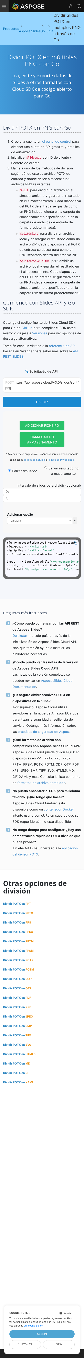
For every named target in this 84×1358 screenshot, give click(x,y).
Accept (42, 1334)
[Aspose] (28, 6)
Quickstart (20, 636)
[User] (71, 6)
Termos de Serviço (34, 459)
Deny (58, 1344)
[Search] (79, 6)
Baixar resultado (24, 471)
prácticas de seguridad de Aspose (44, 732)
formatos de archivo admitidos (41, 783)
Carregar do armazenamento (42, 439)
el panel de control (56, 141)
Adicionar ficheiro (42, 425)
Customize (25, 1344)
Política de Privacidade (61, 459)
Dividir (42, 402)
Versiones (39, 333)
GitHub (26, 328)
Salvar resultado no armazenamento (63, 471)
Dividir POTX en (17, 903)
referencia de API (62, 346)
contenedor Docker (59, 809)
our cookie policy (33, 1325)
